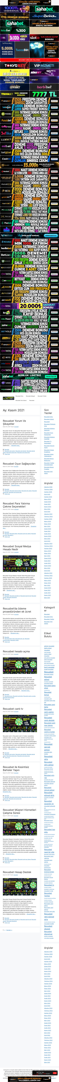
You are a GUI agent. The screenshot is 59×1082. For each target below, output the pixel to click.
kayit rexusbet (49, 667)
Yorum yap (7, 454)
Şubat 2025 (47, 502)
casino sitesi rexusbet (47, 655)
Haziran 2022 (48, 578)
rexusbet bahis (48, 683)
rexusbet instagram (49, 814)
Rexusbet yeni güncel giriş (23, 452)
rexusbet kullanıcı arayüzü (49, 836)
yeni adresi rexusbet (49, 938)
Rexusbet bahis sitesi (10, 638)
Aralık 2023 (47, 533)
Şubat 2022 (47, 588)
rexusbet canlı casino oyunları (49, 714)
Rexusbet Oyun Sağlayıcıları (19, 463)
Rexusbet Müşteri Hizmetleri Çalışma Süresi (19, 811)
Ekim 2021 (47, 597)
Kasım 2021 (47, 595)
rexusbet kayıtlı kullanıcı (48, 822)
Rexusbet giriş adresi (27, 490)
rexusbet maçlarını (47, 839)
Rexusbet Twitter (42, 396)
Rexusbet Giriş (19, 396)
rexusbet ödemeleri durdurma (49, 921)
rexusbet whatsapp (48, 901)
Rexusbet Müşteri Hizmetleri (48, 846)
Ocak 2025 (47, 504)
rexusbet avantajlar (48, 681)
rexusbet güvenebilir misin (49, 798)
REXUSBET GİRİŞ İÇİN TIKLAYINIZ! (29, 60)
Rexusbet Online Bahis (49, 854)
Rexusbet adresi (13, 533)
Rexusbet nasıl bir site (25, 595)
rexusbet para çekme (48, 861)
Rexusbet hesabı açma (16, 651)
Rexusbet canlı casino (10, 451)
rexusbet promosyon (47, 866)
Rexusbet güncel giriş (11, 452)
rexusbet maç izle (48, 838)
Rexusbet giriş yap (19, 638)
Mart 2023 (47, 556)
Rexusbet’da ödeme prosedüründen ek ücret (17, 610)
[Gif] (29, 165)
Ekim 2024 (47, 509)
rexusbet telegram (48, 882)
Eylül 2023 (47, 541)
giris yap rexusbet (49, 663)
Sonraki (9, 930)
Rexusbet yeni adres (48, 904)
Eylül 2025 (47, 494)
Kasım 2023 (47, 536)
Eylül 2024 (47, 511)
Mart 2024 (47, 526)
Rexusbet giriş (48, 757)
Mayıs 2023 (47, 551)
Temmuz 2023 (48, 546)
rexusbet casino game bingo (49, 727)
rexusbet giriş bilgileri (48, 767)
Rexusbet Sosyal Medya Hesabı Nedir (17, 548)
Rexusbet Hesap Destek (17, 872)
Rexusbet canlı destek (21, 451)
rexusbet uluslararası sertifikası (50, 898)
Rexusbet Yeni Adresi (21, 400)
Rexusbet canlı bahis (18, 696)
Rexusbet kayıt (48, 820)
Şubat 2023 (47, 558)
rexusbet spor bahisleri (49, 881)
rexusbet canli (48, 698)
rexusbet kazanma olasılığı (48, 826)
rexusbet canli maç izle (49, 701)
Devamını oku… (15, 445)
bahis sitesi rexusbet (48, 649)
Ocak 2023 (47, 561)
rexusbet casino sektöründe (49, 734)
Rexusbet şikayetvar (12, 597)
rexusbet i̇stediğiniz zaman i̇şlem (49, 818)
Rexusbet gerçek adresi (15, 490)
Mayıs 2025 (47, 499)
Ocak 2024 (47, 531)
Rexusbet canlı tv (13, 708)
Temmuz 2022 (48, 575)
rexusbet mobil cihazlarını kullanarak (49, 842)
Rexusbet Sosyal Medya (48, 878)
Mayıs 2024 (47, 521)
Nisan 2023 (47, 553)
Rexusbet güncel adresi (8, 697)
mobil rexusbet (48, 669)
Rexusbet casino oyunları (29, 696)
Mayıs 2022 (47, 580)
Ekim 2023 (47, 538)
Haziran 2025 (48, 497)
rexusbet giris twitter (48, 753)
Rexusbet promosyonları (49, 871)
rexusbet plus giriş (47, 864)
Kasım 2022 (47, 565)
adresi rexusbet (49, 646)
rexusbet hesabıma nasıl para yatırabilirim (49, 810)
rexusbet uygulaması (48, 900)
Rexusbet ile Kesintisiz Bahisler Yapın (16, 768)
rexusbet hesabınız (47, 812)
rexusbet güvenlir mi (49, 807)
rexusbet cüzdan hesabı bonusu (48, 740)
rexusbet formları (47, 742)
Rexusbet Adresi (49, 419)
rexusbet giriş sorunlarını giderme (48, 773)
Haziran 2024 (48, 519)
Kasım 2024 (47, 506)
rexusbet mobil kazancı (48, 844)
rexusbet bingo (47, 690)
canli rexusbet (47, 652)
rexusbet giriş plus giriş (48, 770)
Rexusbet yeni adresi (48, 908)
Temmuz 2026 (48, 489)
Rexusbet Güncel (49, 781)
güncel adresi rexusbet (49, 665)
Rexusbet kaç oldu (49, 830)
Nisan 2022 (47, 583)
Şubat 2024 (47, 529)
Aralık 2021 (47, 593)
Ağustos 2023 (48, 543)
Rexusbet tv (10, 535)
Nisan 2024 (47, 524)
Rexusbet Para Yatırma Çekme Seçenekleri (16, 505)
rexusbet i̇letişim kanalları (49, 816)
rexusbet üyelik (49, 924)
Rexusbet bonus (8, 696)
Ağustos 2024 (48, 514)
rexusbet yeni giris (49, 911)
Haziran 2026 (48, 492)
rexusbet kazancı (47, 824)
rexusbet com (47, 737)
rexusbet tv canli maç (49, 889)
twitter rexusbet (48, 936)
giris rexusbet (47, 661)
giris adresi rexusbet (49, 658)
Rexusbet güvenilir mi (15, 595)
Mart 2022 (47, 585)
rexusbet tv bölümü (47, 887)
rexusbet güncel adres (48, 784)
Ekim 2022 (47, 568)
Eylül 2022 (47, 570)
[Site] (29, 101)
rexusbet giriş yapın (48, 779)
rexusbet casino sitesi (50, 735)
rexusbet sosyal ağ (47, 875)
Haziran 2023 (48, 548)
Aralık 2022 (47, 563)
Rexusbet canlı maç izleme (24, 533)
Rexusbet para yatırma (48, 857)
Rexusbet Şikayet (30, 396)
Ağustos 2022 (48, 573)
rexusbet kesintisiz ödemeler (49, 834)
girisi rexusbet (48, 659)
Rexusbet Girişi (48, 769)
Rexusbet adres (48, 674)
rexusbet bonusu (47, 697)
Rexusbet (31, 400)
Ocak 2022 (47, 590)
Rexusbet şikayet (48, 927)
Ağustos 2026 (48, 487)
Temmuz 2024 (48, 516)
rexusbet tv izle (48, 891)
